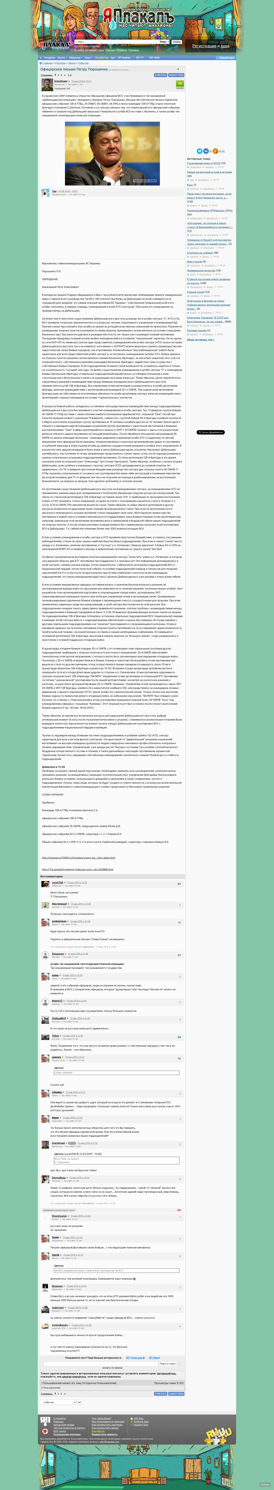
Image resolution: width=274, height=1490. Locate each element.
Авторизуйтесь (166, 1373)
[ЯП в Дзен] (210, 150)
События (83, 63)
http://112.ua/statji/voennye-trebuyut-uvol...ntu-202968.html (77, 869)
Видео (204, 205)
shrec (193, 274)
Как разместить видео (105, 1427)
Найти (176, 41)
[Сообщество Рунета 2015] (218, 1436)
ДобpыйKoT (59, 1018)
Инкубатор (101, 57)
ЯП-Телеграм (134, 1357)
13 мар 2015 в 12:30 (73, 1035)
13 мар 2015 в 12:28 (77, 882)
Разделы (49, 57)
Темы (163, 41)
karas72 (194, 334)
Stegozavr (58, 953)
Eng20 (193, 312)
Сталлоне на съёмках (200, 252)
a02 (192, 179)
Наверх (265, 1484)
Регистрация (204, 46)
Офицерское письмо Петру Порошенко (74, 69)
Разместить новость (104, 1434)
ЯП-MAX (154, 57)
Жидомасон (196, 287)
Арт (113, 57)
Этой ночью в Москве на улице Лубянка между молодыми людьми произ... (208, 304)
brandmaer (61, 81)
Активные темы (94, 50)
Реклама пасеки (196, 330)
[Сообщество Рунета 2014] (228, 1436)
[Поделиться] (178, 69)
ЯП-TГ (140, 57)
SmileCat (194, 247)
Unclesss (194, 295)
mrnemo (194, 325)
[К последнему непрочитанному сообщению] (69, 75)
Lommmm (195, 265)
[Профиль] (47, 84)
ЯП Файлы (124, 57)
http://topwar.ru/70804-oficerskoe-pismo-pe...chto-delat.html (78, 857)
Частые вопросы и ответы (69, 1427)
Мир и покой (194, 261)
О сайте (79, 50)
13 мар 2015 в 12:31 (75, 1057)
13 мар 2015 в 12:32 (72, 1117)
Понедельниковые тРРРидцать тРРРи (209, 210)
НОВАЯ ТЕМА (176, 75)
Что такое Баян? (101, 1418)
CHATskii (194, 188)
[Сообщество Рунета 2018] (209, 1436)
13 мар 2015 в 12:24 (81, 81)
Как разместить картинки (107, 1424)
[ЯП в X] (220, 150)
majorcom (58, 1307)
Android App (141, 1421)
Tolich (55, 1035)
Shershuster (59, 1216)
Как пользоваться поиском (108, 1421)
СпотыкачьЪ (196, 235)
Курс (190, 184)
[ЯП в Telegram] (199, 150)
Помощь (110, 50)
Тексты (206, 325)
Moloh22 (57, 1000)
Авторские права (63, 1424)
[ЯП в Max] (223, 150)
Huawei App (141, 1424)
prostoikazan (60, 1325)
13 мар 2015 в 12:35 (76, 1286)
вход (225, 46)
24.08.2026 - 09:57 (68, 191)
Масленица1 (59, 903)
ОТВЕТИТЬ (160, 75)
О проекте (59, 1418)
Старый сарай (195, 292)
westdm (194, 256)
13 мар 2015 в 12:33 (81, 1216)
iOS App (139, 1418)
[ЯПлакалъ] (55, 45)
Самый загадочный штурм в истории (209, 172)
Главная (48, 63)
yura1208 (57, 882)
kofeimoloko (196, 218)
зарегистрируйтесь (74, 1376)
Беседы (210, 167)
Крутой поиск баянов (87, 46)
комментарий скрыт (59, 1210)
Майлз (193, 205)
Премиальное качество (201, 270)
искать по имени (112, 1367)
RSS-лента (59, 1431)
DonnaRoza (59, 1177)
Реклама (133, 50)
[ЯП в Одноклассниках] (215, 150)
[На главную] (41, 57)
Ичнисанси (195, 167)
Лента (61, 57)
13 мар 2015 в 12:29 (72, 975)
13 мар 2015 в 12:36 (78, 1307)
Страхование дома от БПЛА (203, 163)
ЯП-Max (154, 1357)
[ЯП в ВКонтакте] (206, 150)
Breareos (57, 1286)
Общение (74, 57)
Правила (122, 50)
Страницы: (47, 75)
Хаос (88, 57)
